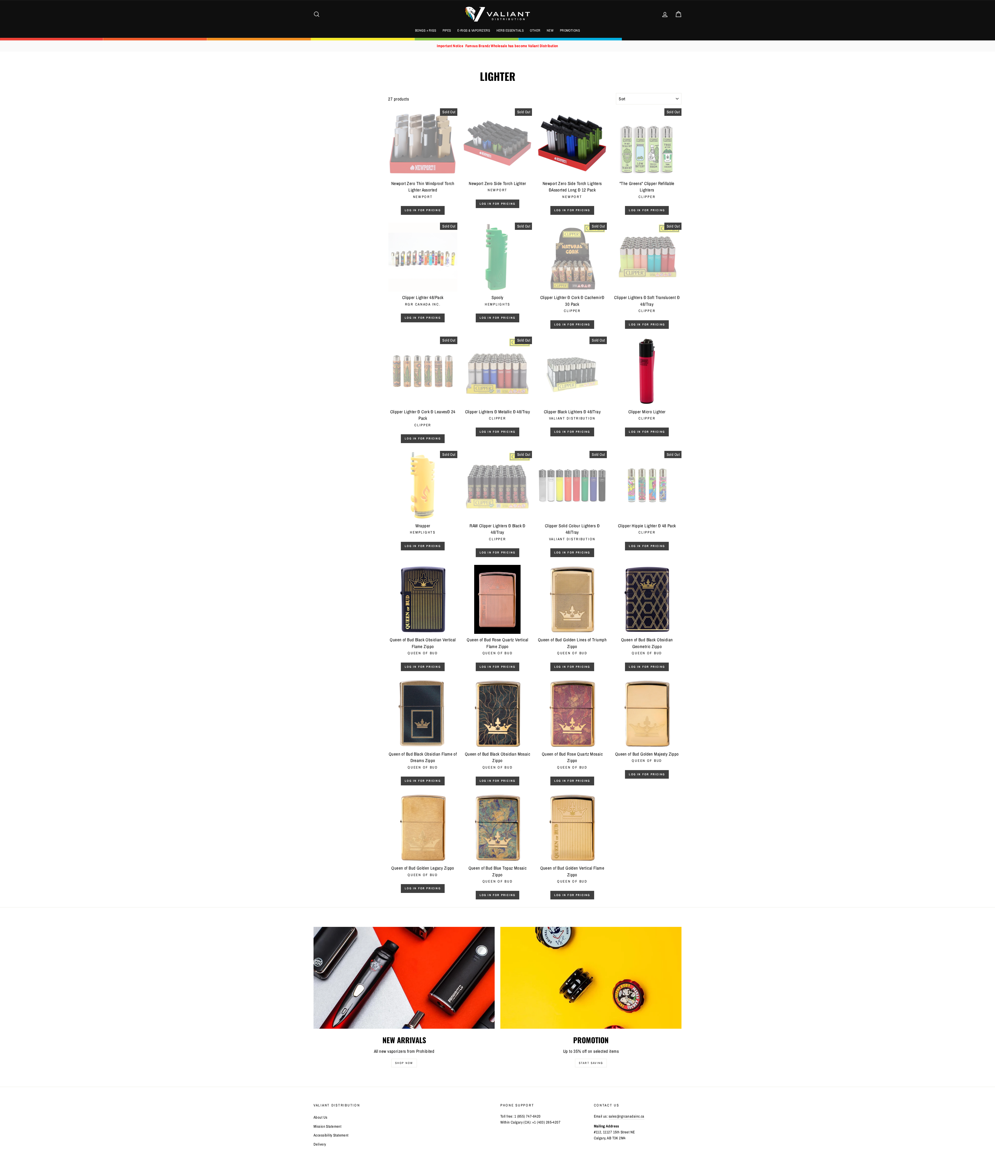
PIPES (447, 30)
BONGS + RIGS (425, 30)
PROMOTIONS (570, 30)
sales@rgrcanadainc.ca (626, 1116)
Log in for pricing (423, 210)
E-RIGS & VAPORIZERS (473, 30)
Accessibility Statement (331, 1135)
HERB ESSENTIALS (510, 30)
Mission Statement (327, 1126)
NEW (550, 30)
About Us (320, 1117)
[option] (497, 46)
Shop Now (404, 1063)
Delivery (320, 1144)
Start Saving (591, 1063)
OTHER (535, 30)
